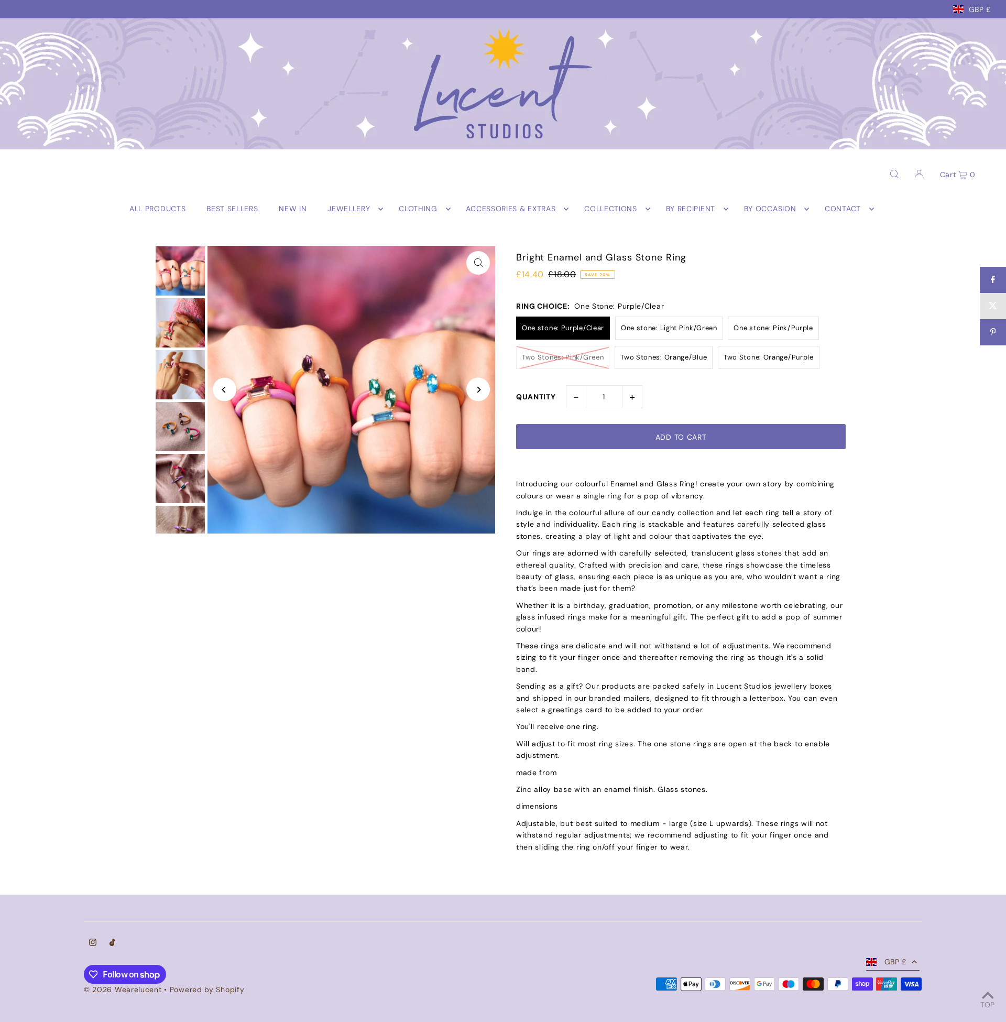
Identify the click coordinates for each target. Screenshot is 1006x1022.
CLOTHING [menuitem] (418, 209)
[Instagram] (92, 943)
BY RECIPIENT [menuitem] (690, 209)
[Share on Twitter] (993, 306)
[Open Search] (894, 173)
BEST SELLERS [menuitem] (232, 209)
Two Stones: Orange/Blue (663, 357)
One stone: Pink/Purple (773, 327)
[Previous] (224, 389)
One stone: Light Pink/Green (669, 327)
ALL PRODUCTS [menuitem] (157, 209)
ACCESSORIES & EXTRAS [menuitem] (510, 209)
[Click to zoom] (478, 263)
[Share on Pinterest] (993, 332)
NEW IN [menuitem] (293, 209)
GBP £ (980, 9)
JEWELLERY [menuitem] (348, 209)
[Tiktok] (112, 943)
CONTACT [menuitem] (843, 209)
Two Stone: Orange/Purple (769, 357)
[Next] (478, 389)
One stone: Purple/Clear (563, 327)
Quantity (536, 396)
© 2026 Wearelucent (123, 989)
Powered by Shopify (207, 989)
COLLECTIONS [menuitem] (610, 209)
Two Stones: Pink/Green (563, 357)
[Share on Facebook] (993, 280)
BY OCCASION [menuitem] (770, 209)
